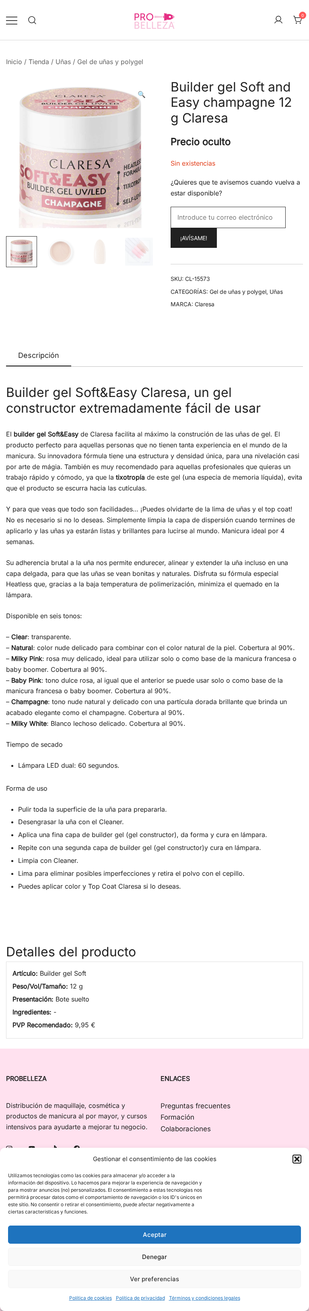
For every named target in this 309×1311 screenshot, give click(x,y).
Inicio (14, 62)
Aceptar (155, 1234)
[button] (297, 1159)
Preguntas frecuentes (196, 1106)
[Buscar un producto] (32, 20)
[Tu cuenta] (278, 20)
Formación (177, 1117)
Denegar (154, 1257)
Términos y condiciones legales (204, 1298)
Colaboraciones (186, 1129)
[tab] (38, 355)
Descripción (38, 355)
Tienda (39, 62)
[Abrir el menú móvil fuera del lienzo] (11, 20)
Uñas (63, 62)
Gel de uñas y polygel (110, 62)
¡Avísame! (193, 238)
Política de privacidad (140, 1298)
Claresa (204, 304)
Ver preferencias (154, 1279)
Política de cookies (90, 1298)
